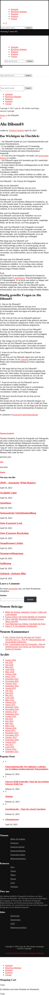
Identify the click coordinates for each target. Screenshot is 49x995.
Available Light (8, 492)
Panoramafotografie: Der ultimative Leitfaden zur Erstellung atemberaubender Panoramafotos (26, 768)
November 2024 (12, 709)
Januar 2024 (10, 730)
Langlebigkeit (19, 278)
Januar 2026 (10, 676)
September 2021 (12, 751)
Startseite (14, 9)
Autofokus (5, 503)
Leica (12, 883)
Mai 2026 (9, 667)
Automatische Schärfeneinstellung (18, 513)
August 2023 (10, 742)
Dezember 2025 (11, 679)
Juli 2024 (9, 719)
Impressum (14, 916)
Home (2, 115)
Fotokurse (14, 843)
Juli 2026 (9, 662)
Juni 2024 (9, 721)
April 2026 (9, 669)
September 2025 (12, 686)
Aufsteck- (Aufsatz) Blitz (13, 573)
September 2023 (12, 740)
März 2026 (9, 672)
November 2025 (12, 681)
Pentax (13, 879)
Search (28, 28)
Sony (12, 867)
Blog (19, 12)
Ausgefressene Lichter (11, 543)
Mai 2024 (9, 723)
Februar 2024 (10, 728)
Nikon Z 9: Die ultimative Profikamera (21, 626)
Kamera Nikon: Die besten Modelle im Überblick (25, 617)
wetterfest (24, 359)
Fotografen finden (17, 855)
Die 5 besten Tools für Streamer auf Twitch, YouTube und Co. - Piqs (23, 638)
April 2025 (9, 697)
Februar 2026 (10, 674)
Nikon (13, 875)
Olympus (14, 887)
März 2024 (9, 726)
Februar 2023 (10, 749)
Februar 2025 (10, 702)
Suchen (3, 595)
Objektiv (9, 796)
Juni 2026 (9, 665)
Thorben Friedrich (16, 130)
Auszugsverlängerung (11, 553)
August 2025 (10, 688)
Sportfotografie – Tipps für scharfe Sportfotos (25, 809)
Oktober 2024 (11, 712)
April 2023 (9, 747)
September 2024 (12, 714)
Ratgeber (14, 14)
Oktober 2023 (11, 737)
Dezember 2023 (11, 733)
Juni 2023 (9, 744)
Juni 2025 (9, 693)
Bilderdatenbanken (18, 859)
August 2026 (10, 660)
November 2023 (12, 735)
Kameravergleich (17, 847)
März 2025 (9, 700)
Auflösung (5, 563)
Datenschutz (15, 920)
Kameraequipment (17, 851)
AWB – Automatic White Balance (18, 482)
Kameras (14, 16)
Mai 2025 (9, 695)
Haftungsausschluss (18, 927)
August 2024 (10, 716)
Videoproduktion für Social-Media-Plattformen (25, 640)
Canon (13, 871)
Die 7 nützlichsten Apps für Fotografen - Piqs (24, 644)
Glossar (14, 19)
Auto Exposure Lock (11, 523)
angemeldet (13, 589)
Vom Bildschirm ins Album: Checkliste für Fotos (25, 624)
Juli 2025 (9, 690)
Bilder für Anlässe (17, 839)
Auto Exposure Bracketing (14, 533)
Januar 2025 (10, 705)
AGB (12, 924)
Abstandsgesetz (12, 819)
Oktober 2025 (11, 683)
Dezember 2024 (11, 707)
